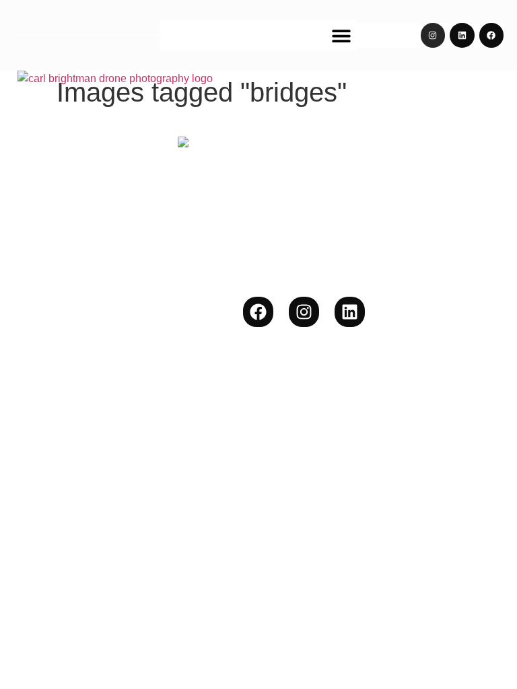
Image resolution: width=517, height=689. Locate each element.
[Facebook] (491, 35)
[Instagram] (433, 35)
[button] (341, 35)
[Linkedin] (462, 35)
